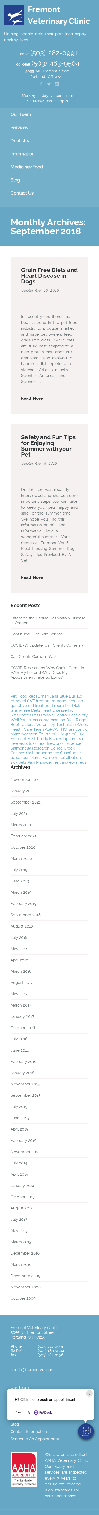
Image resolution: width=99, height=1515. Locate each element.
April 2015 (19, 1129)
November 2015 (25, 1084)
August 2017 (22, 982)
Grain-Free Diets (25, 710)
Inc (70, 710)
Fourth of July (51, 734)
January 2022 (23, 791)
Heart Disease (54, 710)
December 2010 (25, 1253)
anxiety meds (74, 762)
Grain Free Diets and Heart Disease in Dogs (49, 276)
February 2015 (23, 1140)
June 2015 (20, 1118)
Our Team (20, 1387)
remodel (18, 701)
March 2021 (21, 824)
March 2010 (21, 1264)
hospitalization (68, 757)
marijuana (49, 696)
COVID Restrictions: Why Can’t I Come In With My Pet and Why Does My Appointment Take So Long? (47, 673)
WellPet (18, 720)
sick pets (18, 762)
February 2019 (23, 903)
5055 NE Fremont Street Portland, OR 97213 (33, 1335)
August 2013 (22, 1208)
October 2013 (23, 1197)
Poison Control (54, 715)
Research (40, 748)
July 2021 (19, 813)
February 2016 (23, 1061)
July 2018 (19, 937)
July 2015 (19, 1106)
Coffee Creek (62, 748)
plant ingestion (24, 734)
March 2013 (21, 1242)
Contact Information (29, 1431)
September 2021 (25, 802)
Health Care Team (27, 729)
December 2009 (25, 1275)
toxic (33, 743)
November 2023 (25, 779)
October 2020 (23, 847)
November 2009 (26, 1287)
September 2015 (25, 1095)
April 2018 (19, 960)
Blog (15, 180)
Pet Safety (78, 715)
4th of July (74, 734)
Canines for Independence (35, 753)
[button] (86, 1431)
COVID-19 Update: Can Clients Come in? (47, 645)
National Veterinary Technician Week (54, 724)
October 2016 (23, 1027)
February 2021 (23, 836)
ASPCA (51, 729)
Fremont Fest (23, 738)
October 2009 (23, 1298)
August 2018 (22, 926)
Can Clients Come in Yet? (33, 656)
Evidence (72, 743)
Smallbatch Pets (25, 715)
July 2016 (19, 1039)
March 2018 (21, 971)
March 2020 (21, 858)
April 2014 (19, 1174)
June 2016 (20, 1050)
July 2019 (19, 870)
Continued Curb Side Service (37, 634)
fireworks (55, 743)
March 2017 (21, 1005)
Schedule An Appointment (35, 1439)
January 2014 (22, 1185)
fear (42, 743)
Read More (32, 398)
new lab (75, 701)
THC (63, 729)
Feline (48, 757)
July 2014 (19, 1163)
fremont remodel (51, 701)
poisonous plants (26, 757)
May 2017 (19, 994)
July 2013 (19, 1219)
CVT (31, 701)
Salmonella (21, 748)
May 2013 (19, 1230)
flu (62, 753)
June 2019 (20, 881)
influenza (74, 753)
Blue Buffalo (70, 696)
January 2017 (22, 1016)
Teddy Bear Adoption (55, 738)
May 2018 (19, 948)
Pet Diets (73, 705)
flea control (78, 729)
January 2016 (22, 1072)
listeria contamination (45, 720)
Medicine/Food (27, 166)
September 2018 (26, 915)
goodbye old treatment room (37, 705)
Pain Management (44, 762)
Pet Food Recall (25, 696)
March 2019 (21, 892)
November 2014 (25, 1151)
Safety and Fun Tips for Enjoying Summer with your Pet (48, 446)
